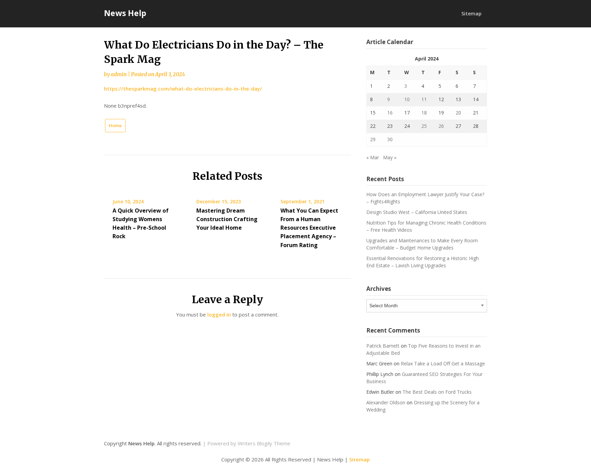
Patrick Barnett (382, 345)
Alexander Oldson (385, 402)
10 (407, 99)
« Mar (372, 157)
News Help (125, 13)
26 (441, 126)
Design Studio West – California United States (416, 212)
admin (119, 74)
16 (390, 112)
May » (389, 157)
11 (424, 99)
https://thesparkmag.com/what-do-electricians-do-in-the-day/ (183, 88)
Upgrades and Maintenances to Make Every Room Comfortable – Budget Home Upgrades (422, 244)
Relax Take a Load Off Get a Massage (443, 363)
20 (458, 112)
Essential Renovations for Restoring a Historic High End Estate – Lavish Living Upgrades (422, 262)
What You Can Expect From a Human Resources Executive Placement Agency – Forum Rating (309, 228)
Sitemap (471, 13)
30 (390, 139)
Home (115, 125)
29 (373, 139)
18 (424, 112)
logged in (219, 314)
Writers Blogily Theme (264, 443)
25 (424, 126)
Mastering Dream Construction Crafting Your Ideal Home (227, 219)
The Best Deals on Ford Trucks (437, 392)
